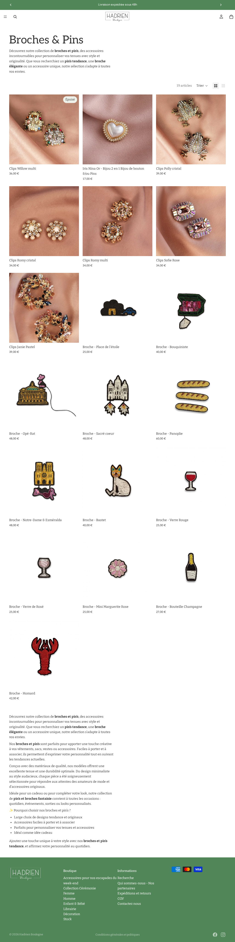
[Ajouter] (145, 157)
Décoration (71, 914)
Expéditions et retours (134, 894)
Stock (67, 919)
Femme (69, 894)
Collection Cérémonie (79, 888)
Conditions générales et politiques (117, 934)
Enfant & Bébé (74, 904)
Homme (69, 899)
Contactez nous (129, 904)
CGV (121, 899)
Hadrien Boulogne (31, 934)
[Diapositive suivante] (145, 129)
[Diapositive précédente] (89, 129)
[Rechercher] (15, 17)
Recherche (126, 878)
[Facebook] (215, 934)
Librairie (69, 909)
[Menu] (5, 16)
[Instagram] (223, 934)
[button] (202, 86)
